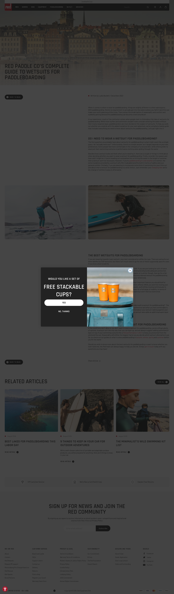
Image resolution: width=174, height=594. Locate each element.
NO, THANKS (63, 311)
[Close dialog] (130, 270)
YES (64, 302)
